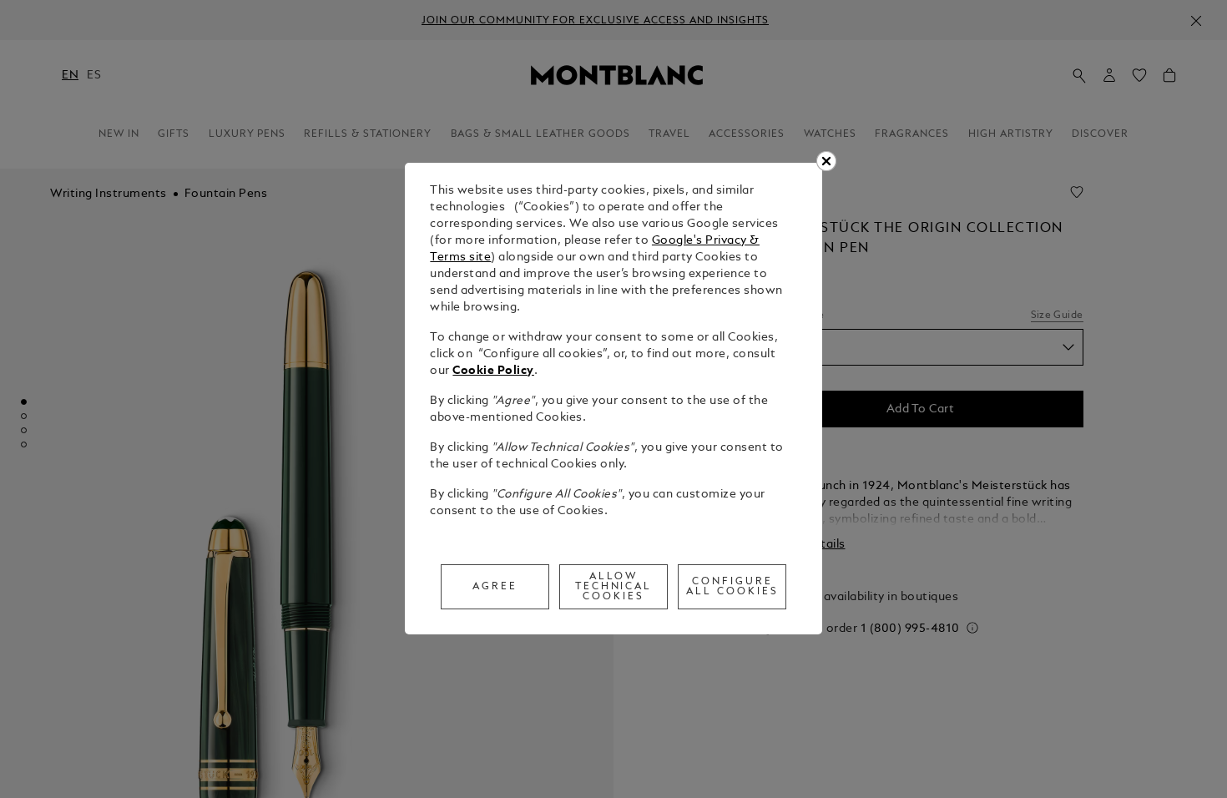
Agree (495, 587)
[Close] (826, 161)
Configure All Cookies (732, 587)
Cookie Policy (493, 371)
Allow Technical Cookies (614, 587)
